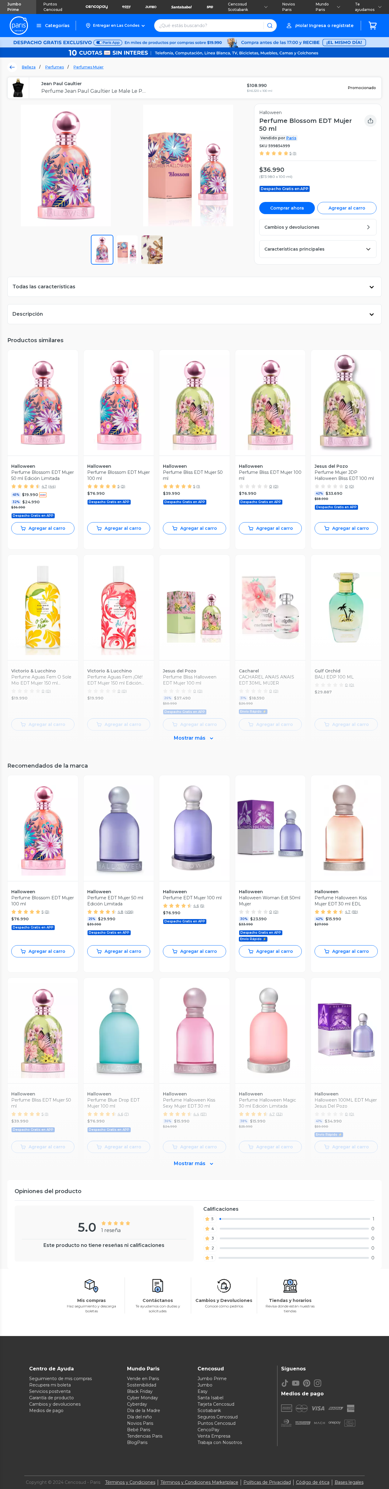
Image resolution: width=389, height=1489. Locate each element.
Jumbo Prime (14, 7)
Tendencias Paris (144, 1436)
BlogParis (137, 1442)
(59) (355, 911)
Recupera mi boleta (50, 1385)
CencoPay (208, 1429)
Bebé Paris (138, 1429)
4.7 (44, 486)
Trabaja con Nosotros (220, 1442)
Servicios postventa (50, 1391)
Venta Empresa (214, 1436)
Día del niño (139, 1417)
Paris (291, 138)
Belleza (29, 67)
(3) (123, 486)
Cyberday (137, 1404)
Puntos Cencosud (52, 7)
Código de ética (312, 1482)
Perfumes (54, 67)
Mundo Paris (322, 7)
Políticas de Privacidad (267, 1482)
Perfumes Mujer (89, 67)
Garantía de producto (51, 1397)
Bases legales (349, 1482)
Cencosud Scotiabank (238, 7)
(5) (202, 905)
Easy (203, 1391)
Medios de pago (46, 1410)
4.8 (120, 911)
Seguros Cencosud (218, 1417)
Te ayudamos (364, 7)
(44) (52, 486)
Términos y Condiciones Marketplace (199, 1482)
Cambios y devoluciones (55, 1404)
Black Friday (140, 1391)
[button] (115, 25)
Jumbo (205, 1385)
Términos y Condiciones (130, 1482)
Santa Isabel (210, 1397)
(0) (275, 486)
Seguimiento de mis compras (60, 1378)
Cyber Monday (142, 1397)
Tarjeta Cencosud (216, 1404)
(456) (129, 911)
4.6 (196, 905)
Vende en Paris (143, 1378)
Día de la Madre (143, 1410)
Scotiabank (209, 1410)
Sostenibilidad (141, 1385)
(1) (294, 153)
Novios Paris (288, 7)
